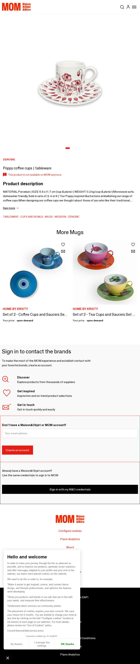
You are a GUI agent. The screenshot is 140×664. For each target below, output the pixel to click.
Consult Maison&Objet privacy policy (25, 630)
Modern (60, 216)
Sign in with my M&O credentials (70, 489)
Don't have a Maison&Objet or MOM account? (34, 425)
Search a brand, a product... (122, 6)
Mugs (49, 216)
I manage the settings (42, 644)
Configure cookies (70, 531)
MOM (16, 7)
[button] (7, 657)
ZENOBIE (73, 216)
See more (9, 208)
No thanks (16, 644)
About (70, 547)
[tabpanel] (70, 83)
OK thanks (67, 644)
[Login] (128, 7)
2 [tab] (73, 148)
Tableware (10, 216)
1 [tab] (67, 148)
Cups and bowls (31, 216)
